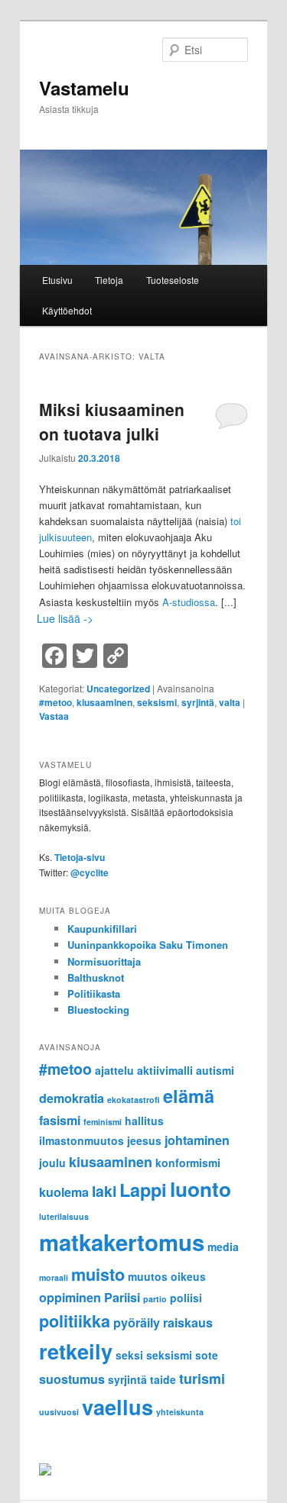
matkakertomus (121, 1242)
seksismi (157, 702)
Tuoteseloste (172, 279)
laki (104, 1190)
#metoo (55, 702)
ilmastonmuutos (81, 1140)
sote (206, 1355)
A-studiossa (188, 602)
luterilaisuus (64, 1216)
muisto (98, 1274)
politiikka (74, 1321)
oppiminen (70, 1297)
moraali (53, 1277)
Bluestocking (98, 1009)
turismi (202, 1379)
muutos (148, 1276)
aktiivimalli (165, 1070)
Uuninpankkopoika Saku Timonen (147, 944)
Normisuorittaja (104, 961)
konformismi (187, 1162)
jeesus (144, 1140)
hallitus (144, 1120)
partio (155, 1299)
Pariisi (122, 1297)
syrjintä (197, 702)
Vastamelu (84, 88)
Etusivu (57, 279)
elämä (188, 1095)
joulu (52, 1162)
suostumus (72, 1379)
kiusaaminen (104, 702)
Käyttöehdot (67, 310)
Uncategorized (118, 688)
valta (229, 702)
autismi (215, 1070)
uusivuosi (59, 1412)
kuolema (64, 1192)
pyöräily (136, 1322)
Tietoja (109, 279)
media (223, 1246)
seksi (129, 1355)
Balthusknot (95, 977)
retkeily (76, 1351)
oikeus (188, 1276)
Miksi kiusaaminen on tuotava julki (111, 421)
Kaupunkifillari (102, 928)
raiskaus (188, 1322)
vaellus (117, 1406)
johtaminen (197, 1140)
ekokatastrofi (133, 1099)
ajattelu (114, 1070)
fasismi (59, 1120)
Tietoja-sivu (79, 857)
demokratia (71, 1098)
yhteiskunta (180, 1412)
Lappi (143, 1189)
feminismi (102, 1121)
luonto (200, 1189)
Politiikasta (93, 993)
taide (163, 1379)
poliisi (186, 1297)
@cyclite (89, 872)
